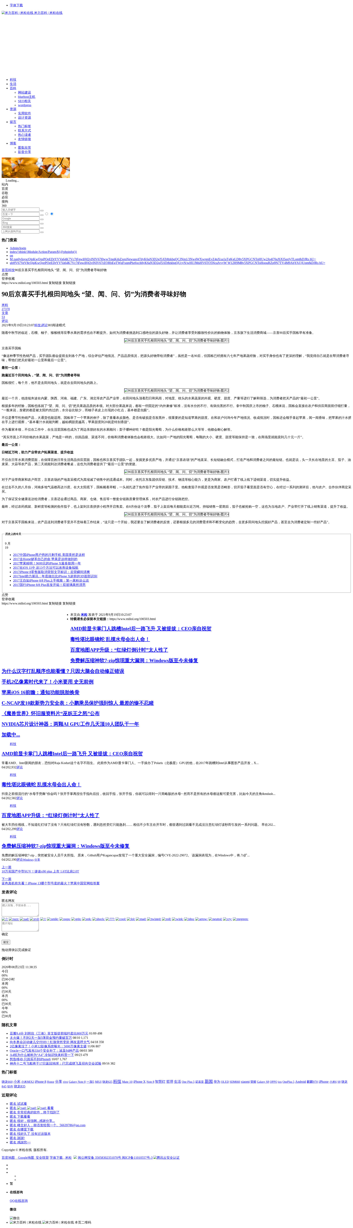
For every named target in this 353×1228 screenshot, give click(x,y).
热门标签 (24, 126)
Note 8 (150, 1081)
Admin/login (18, 248)
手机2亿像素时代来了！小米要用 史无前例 (48, 681)
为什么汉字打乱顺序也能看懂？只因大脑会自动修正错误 (63, 671)
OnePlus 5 (288, 1081)
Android (300, 1081)
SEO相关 (24, 101)
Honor (50, 1081)
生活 (13, 84)
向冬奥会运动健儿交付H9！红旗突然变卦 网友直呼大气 (50, 1042)
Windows (28, 859)
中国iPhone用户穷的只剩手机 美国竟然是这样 (49, 554)
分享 (37, 859)
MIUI (98, 1081)
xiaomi (245, 1082)
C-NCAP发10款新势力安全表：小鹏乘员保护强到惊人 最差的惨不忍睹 (78, 703)
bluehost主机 (26, 96)
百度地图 (8, 1157)
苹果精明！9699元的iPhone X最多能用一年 (47, 563)
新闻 (209, 1081)
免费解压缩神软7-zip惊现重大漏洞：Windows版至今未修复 (134, 660)
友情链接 (24, 139)
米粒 (84, 614)
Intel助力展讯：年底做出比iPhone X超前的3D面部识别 (55, 576)
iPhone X (139, 1082)
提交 (6, 942)
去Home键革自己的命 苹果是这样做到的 (45, 559)
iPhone (324, 1082)
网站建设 (24, 92)
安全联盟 (42, 1157)
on (11, 255)
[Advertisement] (176, 45)
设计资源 (24, 117)
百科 (13, 88)
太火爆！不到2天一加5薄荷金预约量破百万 (41, 1037)
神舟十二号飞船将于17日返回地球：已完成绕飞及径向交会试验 (55, 1063)
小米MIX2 (27, 1081)
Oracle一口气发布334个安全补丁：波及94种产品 (44, 1050)
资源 (13, 109)
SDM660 (235, 1081)
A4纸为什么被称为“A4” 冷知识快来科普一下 (42, 1055)
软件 (10, 1086)
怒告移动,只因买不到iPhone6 (30, 1059)
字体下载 (16, 5)
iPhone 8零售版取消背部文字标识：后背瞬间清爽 (51, 572)
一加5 (90, 1081)
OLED (225, 1081)
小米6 (333, 1081)
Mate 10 (127, 1081)
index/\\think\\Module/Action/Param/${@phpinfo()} (43, 252)
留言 (13, 122)
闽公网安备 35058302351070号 (100, 1157)
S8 (339, 1081)
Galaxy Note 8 (77, 1081)
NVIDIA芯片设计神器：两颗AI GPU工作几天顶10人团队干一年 (70, 724)
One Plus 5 (188, 1081)
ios (280, 1081)
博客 (13, 143)
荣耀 (253, 1081)
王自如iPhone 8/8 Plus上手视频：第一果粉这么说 (51, 580)
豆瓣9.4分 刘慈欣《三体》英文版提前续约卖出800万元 (49, 1033)
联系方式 (24, 130)
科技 (13, 79)
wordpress (24, 105)
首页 (5, 270)
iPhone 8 (40, 1082)
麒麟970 (312, 1081)
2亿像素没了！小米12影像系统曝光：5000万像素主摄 (48, 1046)
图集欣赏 (24, 147)
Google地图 (26, 1157)
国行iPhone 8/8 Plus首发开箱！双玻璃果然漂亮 (49, 585)
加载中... (11, 734)
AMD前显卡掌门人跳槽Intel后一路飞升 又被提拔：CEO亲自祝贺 (140, 628)
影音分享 (24, 152)
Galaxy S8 (263, 1081)
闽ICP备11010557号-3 (137, 1157)
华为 (217, 1081)
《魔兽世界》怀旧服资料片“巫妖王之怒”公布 (51, 713)
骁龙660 (7, 1081)
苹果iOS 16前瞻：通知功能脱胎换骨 (40, 692)
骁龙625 (107, 1081)
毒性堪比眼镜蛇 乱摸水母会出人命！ (110, 639)
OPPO (273, 1081)
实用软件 (24, 113)
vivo (65, 1081)
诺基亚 (199, 1081)
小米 (16, 1082)
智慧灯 (160, 1082)
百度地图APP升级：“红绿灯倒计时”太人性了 (119, 650)
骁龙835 (19, 1086)
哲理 (169, 1082)
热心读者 (24, 134)
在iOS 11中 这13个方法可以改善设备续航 (45, 567)
